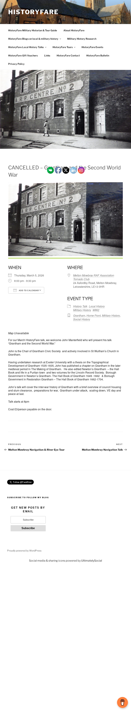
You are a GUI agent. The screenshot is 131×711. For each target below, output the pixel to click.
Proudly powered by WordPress (24, 550)
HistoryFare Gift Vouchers (23, 55)
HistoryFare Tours (63, 47)
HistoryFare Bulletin (97, 55)
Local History (97, 306)
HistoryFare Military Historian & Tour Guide (32, 30)
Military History (111, 315)
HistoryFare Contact (68, 55)
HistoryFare (33, 12)
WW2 (96, 310)
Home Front (93, 315)
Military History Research (81, 38)
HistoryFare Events (92, 47)
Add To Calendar (28, 290)
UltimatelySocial (91, 560)
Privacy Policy (16, 63)
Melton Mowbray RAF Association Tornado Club (93, 277)
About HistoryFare (73, 30)
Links (47, 55)
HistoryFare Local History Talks (26, 47)
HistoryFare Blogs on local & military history (33, 38)
